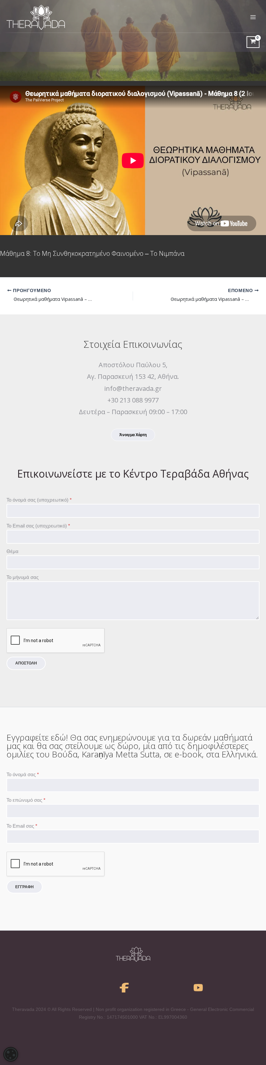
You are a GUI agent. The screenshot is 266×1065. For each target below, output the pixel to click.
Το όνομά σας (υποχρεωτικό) (39, 500)
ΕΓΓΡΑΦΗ (24, 887)
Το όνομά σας (22, 774)
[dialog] (10, 1054)
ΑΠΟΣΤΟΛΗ (26, 663)
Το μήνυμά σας (22, 577)
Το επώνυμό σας (25, 800)
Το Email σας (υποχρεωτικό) (38, 525)
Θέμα (12, 551)
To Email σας (21, 826)
